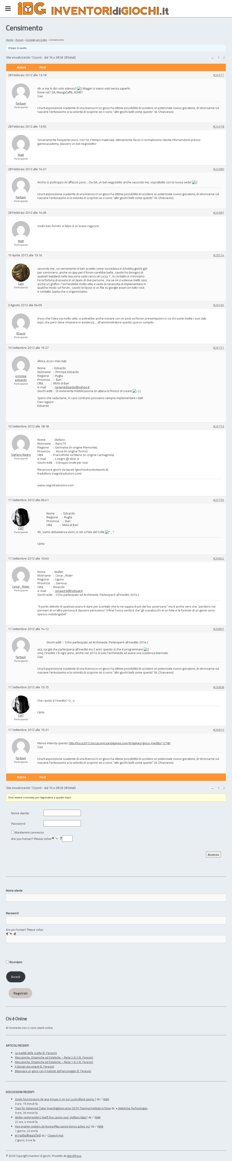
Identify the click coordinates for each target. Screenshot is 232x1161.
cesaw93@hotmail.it (69, 590)
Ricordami (15, 962)
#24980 (218, 169)
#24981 (218, 213)
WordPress (74, 1156)
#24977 (218, 75)
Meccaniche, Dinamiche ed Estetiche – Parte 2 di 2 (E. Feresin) (54, 1057)
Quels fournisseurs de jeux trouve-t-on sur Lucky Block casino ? (55, 1099)
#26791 (218, 348)
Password (12, 913)
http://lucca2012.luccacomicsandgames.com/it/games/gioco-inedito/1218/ (120, 743)
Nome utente (14, 890)
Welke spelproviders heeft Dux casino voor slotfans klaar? (51, 1117)
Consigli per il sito (36, 40)
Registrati (20, 993)
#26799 (218, 500)
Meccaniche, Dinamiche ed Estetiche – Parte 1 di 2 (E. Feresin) (54, 1062)
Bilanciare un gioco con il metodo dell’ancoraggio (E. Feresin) (53, 1071)
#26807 (218, 629)
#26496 (218, 305)
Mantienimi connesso (29, 832)
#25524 (218, 255)
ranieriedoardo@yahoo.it (72, 387)
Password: (18, 824)
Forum (20, 40)
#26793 (218, 426)
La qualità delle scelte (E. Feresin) (36, 1053)
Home (9, 40)
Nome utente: (20, 813)
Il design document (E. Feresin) (34, 1066)
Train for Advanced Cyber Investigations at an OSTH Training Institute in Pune (63, 1108)
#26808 (218, 687)
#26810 (218, 730)
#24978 (218, 126)
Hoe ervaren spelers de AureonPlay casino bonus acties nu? (52, 1126)
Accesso (213, 854)
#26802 (218, 558)
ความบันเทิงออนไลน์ (28, 1135)
